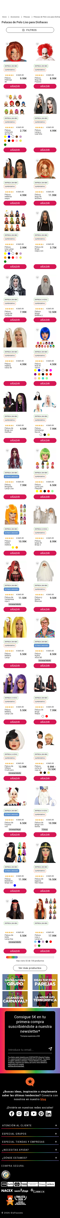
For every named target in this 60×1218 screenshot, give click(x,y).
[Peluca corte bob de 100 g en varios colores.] (6, 97)
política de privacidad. (16, 1066)
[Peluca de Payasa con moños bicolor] (6, 789)
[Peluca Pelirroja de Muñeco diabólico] (6, 44)
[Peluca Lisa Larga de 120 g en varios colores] (6, 213)
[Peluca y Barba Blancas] (36, 564)
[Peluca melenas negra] (6, 161)
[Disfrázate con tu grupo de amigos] (15, 989)
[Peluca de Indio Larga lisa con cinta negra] (6, 902)
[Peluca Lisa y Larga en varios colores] (36, 902)
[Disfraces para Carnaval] (15, 1005)
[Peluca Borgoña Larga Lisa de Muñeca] (6, 451)
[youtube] (34, 1113)
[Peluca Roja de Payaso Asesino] (36, 44)
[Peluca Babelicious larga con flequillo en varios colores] (6, 845)
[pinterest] (41, 1113)
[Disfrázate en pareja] (45, 989)
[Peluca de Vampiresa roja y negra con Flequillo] (6, 564)
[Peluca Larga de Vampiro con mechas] (6, 278)
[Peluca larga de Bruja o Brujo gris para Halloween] (36, 507)
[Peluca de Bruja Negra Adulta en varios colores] (36, 676)
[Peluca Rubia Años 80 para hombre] (36, 620)
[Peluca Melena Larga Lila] (6, 676)
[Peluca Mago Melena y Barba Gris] (36, 278)
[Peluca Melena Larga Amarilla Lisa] (6, 620)
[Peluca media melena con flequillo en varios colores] (6, 507)
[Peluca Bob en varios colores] (36, 330)
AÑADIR (15, 86)
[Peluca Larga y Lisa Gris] (36, 97)
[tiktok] (26, 1113)
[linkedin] (48, 1113)
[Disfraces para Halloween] (45, 1005)
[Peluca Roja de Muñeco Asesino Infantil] (36, 161)
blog (43, 1099)
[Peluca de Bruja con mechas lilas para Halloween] (6, 395)
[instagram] (19, 1113)
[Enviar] (50, 1049)
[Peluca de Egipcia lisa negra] (36, 845)
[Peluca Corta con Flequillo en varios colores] (36, 451)
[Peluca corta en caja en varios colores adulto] (36, 733)
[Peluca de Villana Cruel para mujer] (6, 733)
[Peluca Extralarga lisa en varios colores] (36, 395)
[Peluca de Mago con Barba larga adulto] (36, 789)
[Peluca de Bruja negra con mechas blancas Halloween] (36, 213)
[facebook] (11, 1113)
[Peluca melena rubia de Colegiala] (6, 330)
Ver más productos (30, 967)
